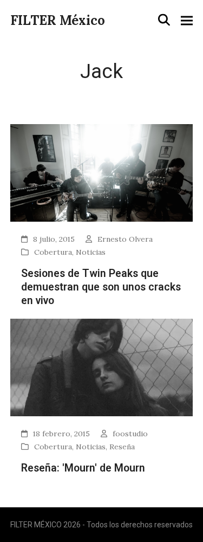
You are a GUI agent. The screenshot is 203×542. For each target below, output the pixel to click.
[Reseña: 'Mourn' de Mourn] (101, 367)
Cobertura (53, 252)
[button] (164, 20)
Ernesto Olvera (125, 239)
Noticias (91, 252)
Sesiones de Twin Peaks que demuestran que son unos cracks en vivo (101, 287)
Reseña (122, 446)
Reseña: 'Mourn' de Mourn (83, 468)
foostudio (130, 433)
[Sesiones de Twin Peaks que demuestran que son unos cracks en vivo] (101, 172)
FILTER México (57, 20)
